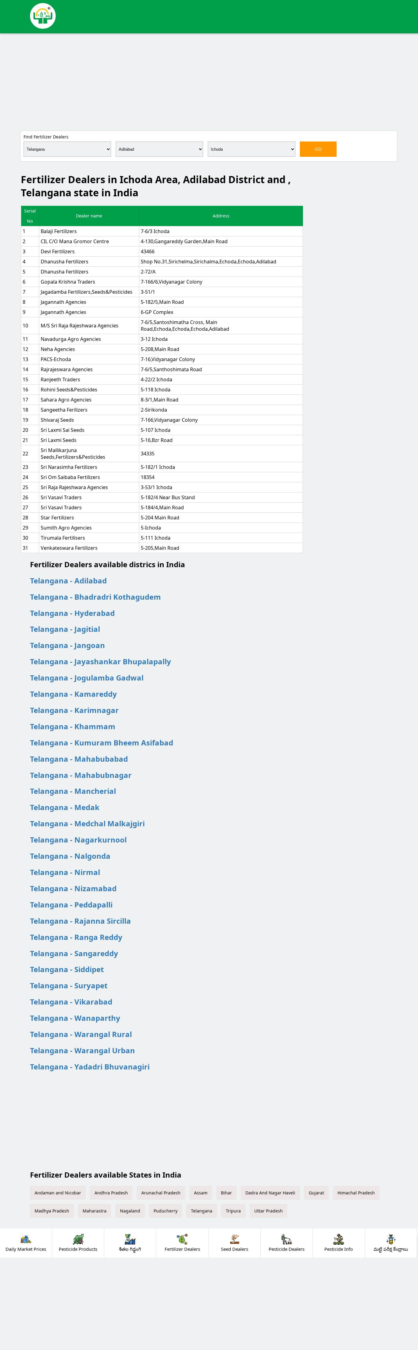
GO (318, 149)
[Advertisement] (209, 81)
